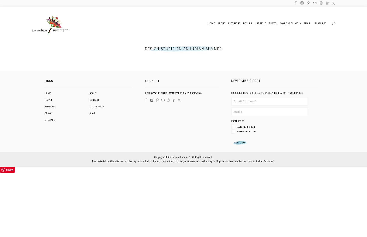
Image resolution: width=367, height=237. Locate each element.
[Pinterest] (157, 100)
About (93, 93)
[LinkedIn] (173, 100)
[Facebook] (146, 100)
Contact (94, 100)
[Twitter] (179, 100)
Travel (48, 100)
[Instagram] (152, 100)
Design (48, 113)
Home (48, 93)
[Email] (163, 100)
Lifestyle (50, 120)
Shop (92, 113)
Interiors (50, 106)
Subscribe (320, 23)
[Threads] (168, 100)
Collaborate (97, 106)
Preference (238, 121)
